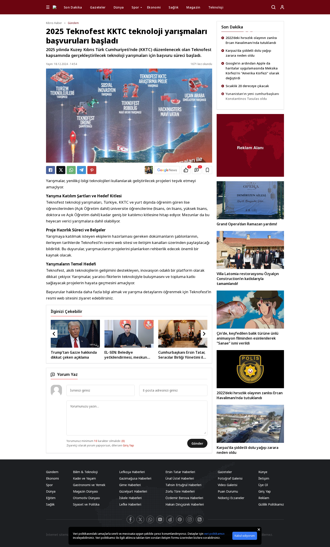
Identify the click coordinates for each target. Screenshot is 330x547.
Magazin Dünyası (85, 491)
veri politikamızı (214, 534)
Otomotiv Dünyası (86, 498)
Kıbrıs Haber (54, 23)
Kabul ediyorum (245, 536)
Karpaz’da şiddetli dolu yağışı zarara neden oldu (248, 53)
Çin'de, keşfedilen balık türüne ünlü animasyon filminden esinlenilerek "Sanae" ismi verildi (247, 338)
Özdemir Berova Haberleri (184, 498)
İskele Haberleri (130, 498)
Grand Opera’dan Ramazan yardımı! (247, 224)
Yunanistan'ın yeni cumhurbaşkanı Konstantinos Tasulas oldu (252, 96)
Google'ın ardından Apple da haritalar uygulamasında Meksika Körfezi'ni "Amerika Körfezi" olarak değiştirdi (252, 70)
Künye (262, 472)
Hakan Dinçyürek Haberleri (184, 504)
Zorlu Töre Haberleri (180, 491)
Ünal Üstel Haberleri (179, 478)
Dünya (119, 7)
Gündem (73, 23)
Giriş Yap (128, 445)
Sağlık (173, 7)
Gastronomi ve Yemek (89, 485)
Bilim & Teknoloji (85, 472)
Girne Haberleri (130, 485)
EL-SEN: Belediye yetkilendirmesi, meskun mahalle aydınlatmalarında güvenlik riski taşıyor (73, 355)
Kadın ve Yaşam (84, 478)
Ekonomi (154, 7)
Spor (135, 7)
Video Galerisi (227, 485)
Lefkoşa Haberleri (132, 472)
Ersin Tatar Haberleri (180, 472)
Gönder (197, 443)
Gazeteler (98, 7)
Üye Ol (263, 485)
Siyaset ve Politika (86, 504)
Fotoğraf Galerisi (230, 478)
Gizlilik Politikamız (271, 504)
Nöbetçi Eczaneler (231, 498)
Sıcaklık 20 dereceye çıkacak (247, 86)
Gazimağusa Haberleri (135, 478)
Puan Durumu (228, 491)
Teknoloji (215, 7)
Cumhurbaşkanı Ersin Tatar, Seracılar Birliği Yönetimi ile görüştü (127, 355)
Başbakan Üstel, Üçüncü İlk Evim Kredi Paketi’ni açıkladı (182, 355)
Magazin (193, 7)
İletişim (263, 478)
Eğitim (50, 498)
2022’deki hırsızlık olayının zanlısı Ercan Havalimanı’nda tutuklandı (251, 40)
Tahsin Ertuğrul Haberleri (183, 485)
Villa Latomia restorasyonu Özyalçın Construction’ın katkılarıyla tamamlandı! (248, 278)
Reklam (263, 498)
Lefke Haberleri (130, 504)
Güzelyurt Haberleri (133, 491)
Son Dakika (73, 7)
